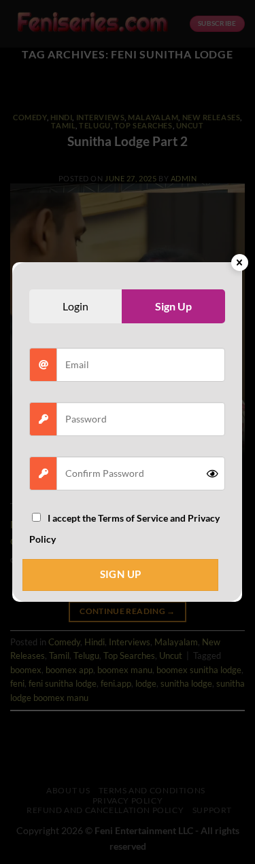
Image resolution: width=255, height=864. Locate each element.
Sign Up (120, 574)
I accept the (124, 529)
